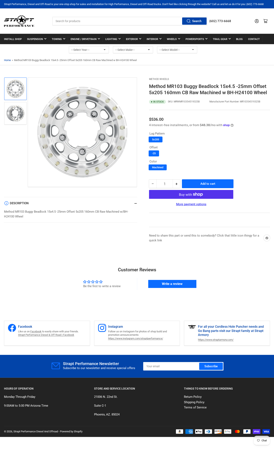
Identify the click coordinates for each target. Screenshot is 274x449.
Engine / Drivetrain (83, 39)
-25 (154, 153)
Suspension (35, 39)
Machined (157, 167)
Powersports (195, 39)
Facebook (36, 331)
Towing (57, 39)
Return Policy (193, 397)
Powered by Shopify (71, 431)
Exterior (132, 39)
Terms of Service (195, 407)
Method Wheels (159, 79)
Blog (239, 39)
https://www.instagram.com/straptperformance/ (135, 338)
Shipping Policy (194, 402)
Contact (254, 39)
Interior (152, 39)
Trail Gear (220, 39)
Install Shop (13, 39)
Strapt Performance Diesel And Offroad (35, 431)
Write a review (172, 284)
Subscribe (211, 366)
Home (7, 60)
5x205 (155, 139)
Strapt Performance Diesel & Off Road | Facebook (46, 334)
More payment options (191, 204)
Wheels (172, 39)
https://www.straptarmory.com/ (215, 339)
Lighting (111, 39)
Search (196, 21)
